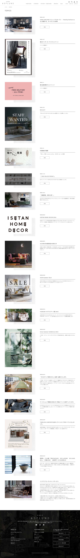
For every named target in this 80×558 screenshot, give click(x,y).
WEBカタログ (61, 546)
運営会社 (35, 541)
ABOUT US (71, 3)
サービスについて (37, 535)
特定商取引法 (36, 537)
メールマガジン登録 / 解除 (61, 543)
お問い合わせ (61, 533)
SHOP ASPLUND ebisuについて (16, 532)
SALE (61, 3)
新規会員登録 (61, 539)
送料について (36, 534)
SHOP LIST (76, 3)
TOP (76, 511)
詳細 (45, 27)
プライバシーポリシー (38, 539)
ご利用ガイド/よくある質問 (39, 532)
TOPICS (67, 3)
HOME (6, 7)
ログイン (61, 536)
